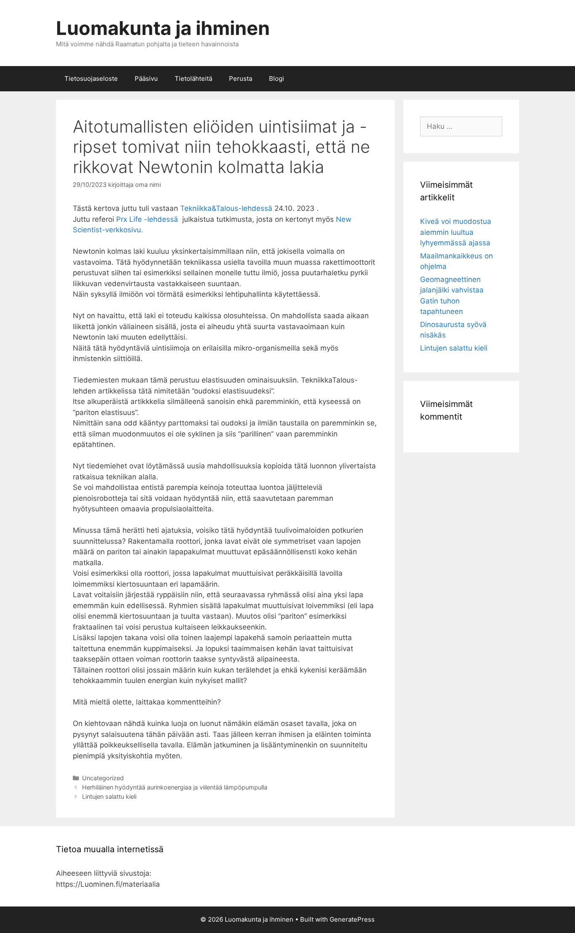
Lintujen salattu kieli (109, 796)
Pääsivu (146, 78)
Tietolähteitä (193, 78)
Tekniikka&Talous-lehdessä (226, 208)
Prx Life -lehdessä (148, 219)
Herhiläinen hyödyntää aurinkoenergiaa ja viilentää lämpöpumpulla (174, 787)
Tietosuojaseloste (91, 78)
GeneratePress (352, 919)
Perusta (240, 78)
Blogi (276, 78)
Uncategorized (103, 777)
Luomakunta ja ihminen (163, 28)
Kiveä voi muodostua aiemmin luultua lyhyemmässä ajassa (455, 232)
